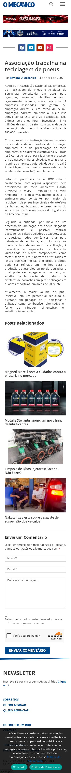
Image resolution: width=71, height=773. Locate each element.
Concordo (19, 767)
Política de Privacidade (45, 767)
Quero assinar (14, 705)
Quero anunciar (16, 710)
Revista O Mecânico (19, 4)
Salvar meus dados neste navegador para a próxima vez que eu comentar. (33, 621)
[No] (66, 751)
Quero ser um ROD (17, 725)
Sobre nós (11, 699)
